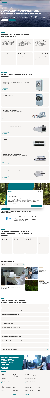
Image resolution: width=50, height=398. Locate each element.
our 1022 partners (13, 197)
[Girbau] (4, 2)
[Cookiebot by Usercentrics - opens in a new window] (38, 191)
